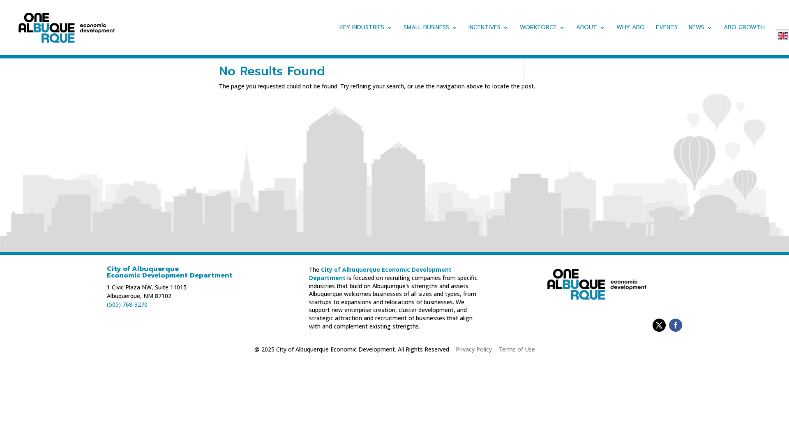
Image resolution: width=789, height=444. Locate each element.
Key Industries (361, 28)
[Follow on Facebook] (675, 325)
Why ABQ (630, 28)
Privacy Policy (474, 349)
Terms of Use (516, 349)
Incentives (484, 28)
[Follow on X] (659, 325)
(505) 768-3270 (127, 304)
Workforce (538, 28)
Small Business (426, 28)
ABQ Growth (744, 28)
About (586, 28)
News (696, 28)
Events (667, 28)
